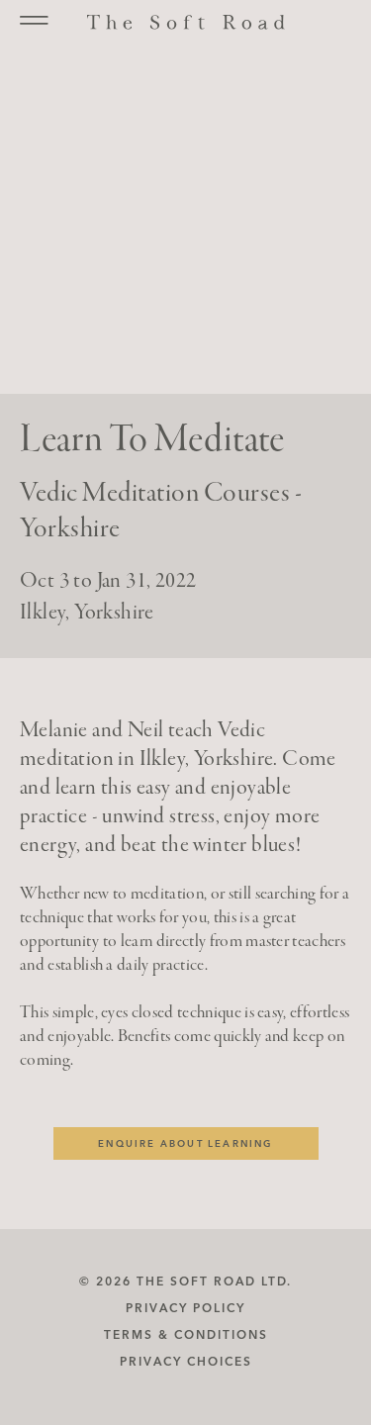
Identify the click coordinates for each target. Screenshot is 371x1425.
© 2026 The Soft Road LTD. (185, 1281)
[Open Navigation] (34, 20)
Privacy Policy (185, 1307)
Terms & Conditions (186, 1334)
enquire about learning (185, 1143)
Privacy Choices (186, 1361)
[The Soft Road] (186, 23)
